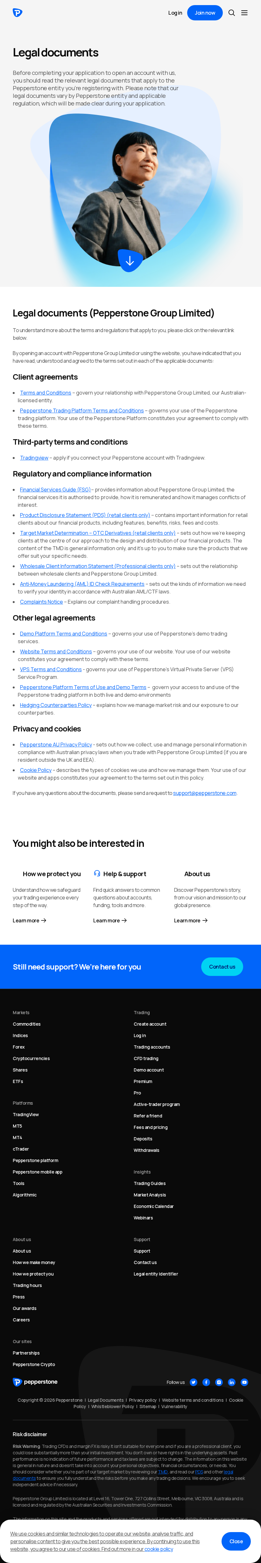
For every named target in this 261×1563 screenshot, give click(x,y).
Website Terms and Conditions (56, 651)
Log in (175, 12)
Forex (19, 1047)
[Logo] (18, 12)
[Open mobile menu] (244, 13)
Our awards (24, 1308)
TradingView (26, 1114)
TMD (163, 1472)
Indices (20, 1035)
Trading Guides (150, 1183)
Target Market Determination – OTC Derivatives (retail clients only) (98, 532)
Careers (21, 1320)
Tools (19, 1183)
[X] (193, 1382)
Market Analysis (150, 1195)
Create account (150, 1024)
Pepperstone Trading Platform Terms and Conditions (82, 410)
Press (19, 1297)
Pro (137, 1093)
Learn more (26, 920)
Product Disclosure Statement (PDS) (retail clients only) (85, 515)
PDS (199, 1472)
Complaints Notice (41, 601)
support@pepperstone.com (204, 792)
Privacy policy (143, 1400)
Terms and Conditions (45, 392)
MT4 (17, 1137)
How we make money (34, 1262)
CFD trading (146, 1058)
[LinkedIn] (232, 1382)
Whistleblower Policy (112, 1406)
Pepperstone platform (35, 1160)
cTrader (21, 1149)
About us (22, 1251)
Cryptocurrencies (31, 1058)
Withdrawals (146, 1150)
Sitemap (147, 1406)
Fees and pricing (150, 1127)
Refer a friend (148, 1116)
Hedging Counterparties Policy (56, 705)
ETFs (18, 1081)
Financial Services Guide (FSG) (55, 489)
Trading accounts (152, 1047)
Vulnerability (174, 1406)
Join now (205, 12)
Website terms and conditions (192, 1400)
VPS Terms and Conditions (51, 669)
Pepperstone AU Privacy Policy (56, 744)
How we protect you (33, 1274)
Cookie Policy (36, 770)
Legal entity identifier (156, 1274)
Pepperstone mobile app (37, 1172)
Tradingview (34, 457)
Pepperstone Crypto (34, 1364)
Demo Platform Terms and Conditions (63, 633)
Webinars (143, 1218)
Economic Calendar (154, 1206)
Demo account (149, 1070)
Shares (20, 1070)
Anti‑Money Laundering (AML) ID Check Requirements (82, 583)
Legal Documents (106, 1400)
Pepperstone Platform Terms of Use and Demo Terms (83, 687)
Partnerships (26, 1353)
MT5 (17, 1126)
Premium (143, 1081)
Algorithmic (25, 1195)
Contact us (222, 966)
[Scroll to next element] (130, 260)
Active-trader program (157, 1104)
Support (142, 1251)
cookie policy (159, 1548)
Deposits (143, 1139)
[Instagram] (219, 1382)
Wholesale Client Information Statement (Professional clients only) (98, 566)
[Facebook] (206, 1382)
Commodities (27, 1024)
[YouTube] (244, 1382)
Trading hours (27, 1285)
